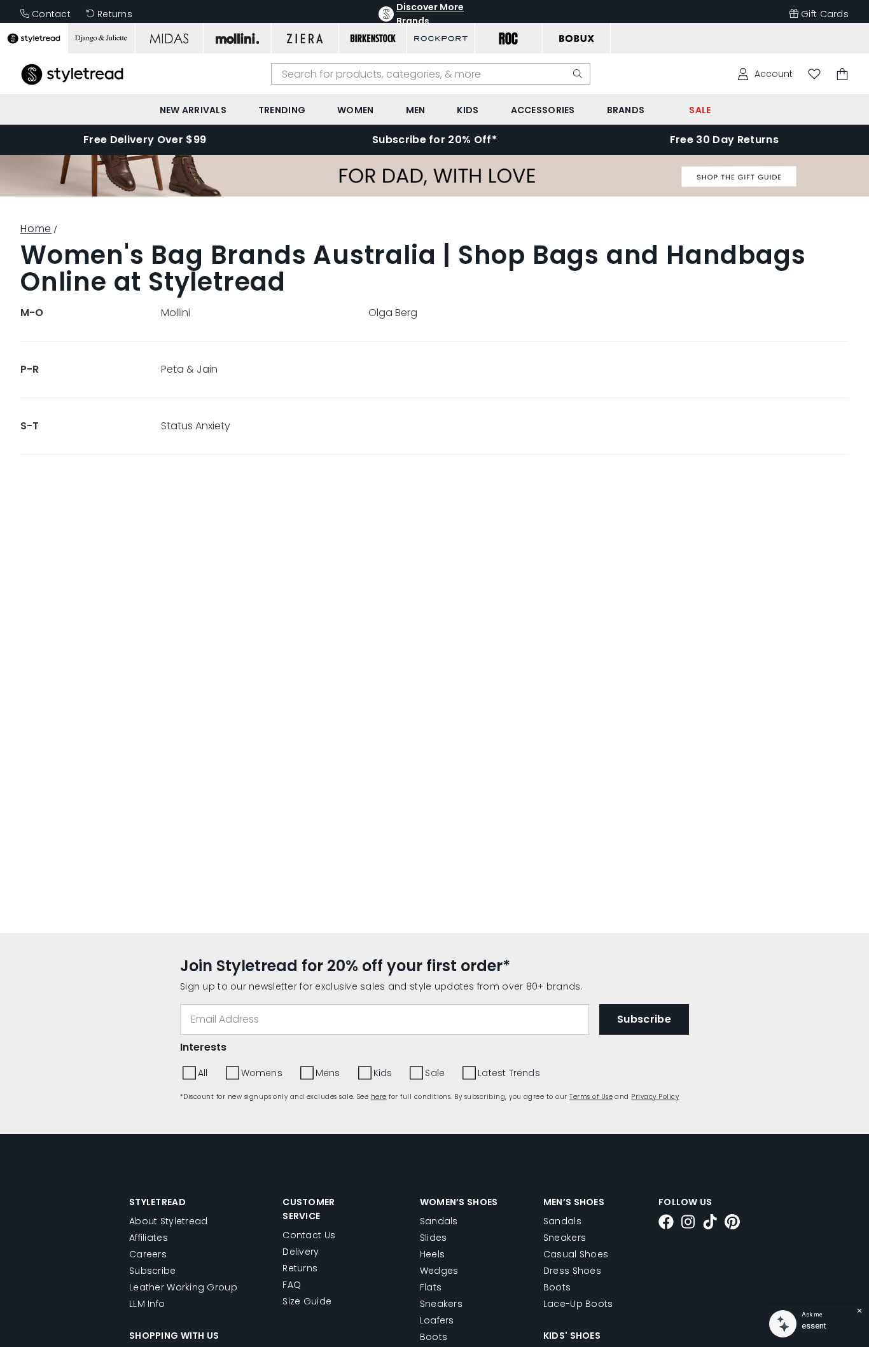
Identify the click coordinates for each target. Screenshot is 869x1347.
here (379, 1097)
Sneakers (441, 1303)
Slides (433, 1237)
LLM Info (147, 1303)
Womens (261, 1073)
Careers (148, 1254)
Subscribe (152, 1270)
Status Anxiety (195, 425)
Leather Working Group (183, 1287)
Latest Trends (509, 1073)
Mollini (175, 312)
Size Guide (306, 1301)
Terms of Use (591, 1097)
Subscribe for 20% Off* (434, 139)
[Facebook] (666, 1223)
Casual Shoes (575, 1254)
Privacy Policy (655, 1097)
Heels (432, 1254)
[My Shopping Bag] (842, 74)
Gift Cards (825, 14)
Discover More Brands (430, 14)
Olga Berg (392, 312)
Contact (51, 14)
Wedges (439, 1270)
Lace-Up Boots (578, 1303)
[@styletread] (710, 1224)
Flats (430, 1287)
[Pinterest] (732, 1223)
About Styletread (168, 1221)
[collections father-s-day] (434, 193)
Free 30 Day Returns (724, 139)
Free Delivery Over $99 (144, 139)
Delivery (300, 1251)
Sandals (439, 1221)
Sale (435, 1073)
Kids (383, 1073)
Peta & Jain (189, 369)
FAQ (291, 1284)
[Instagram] (688, 1223)
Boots (433, 1336)
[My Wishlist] (814, 74)
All (203, 1073)
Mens (328, 1073)
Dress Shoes (572, 1270)
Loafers (437, 1320)
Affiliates (148, 1237)
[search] (578, 74)
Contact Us (308, 1235)
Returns (114, 14)
